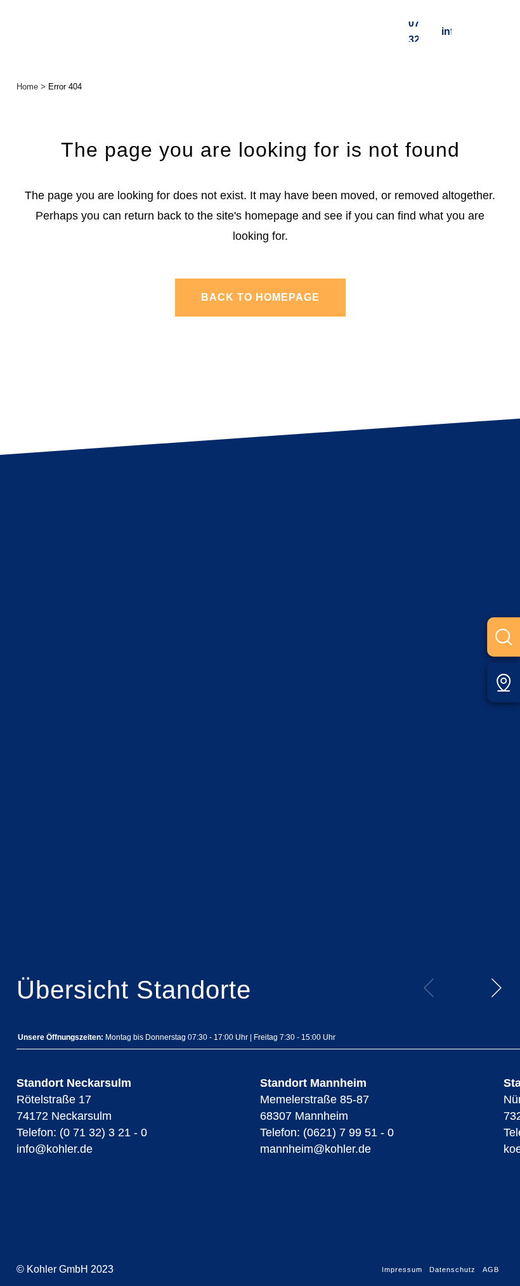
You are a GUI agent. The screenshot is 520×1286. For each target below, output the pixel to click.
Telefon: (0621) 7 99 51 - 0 (327, 1132)
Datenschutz (452, 1269)
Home (27, 86)
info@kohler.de (446, 31)
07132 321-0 (413, 32)
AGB (491, 1269)
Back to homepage (260, 297)
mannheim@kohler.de (315, 1149)
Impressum (402, 1269)
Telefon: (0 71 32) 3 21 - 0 (81, 1132)
